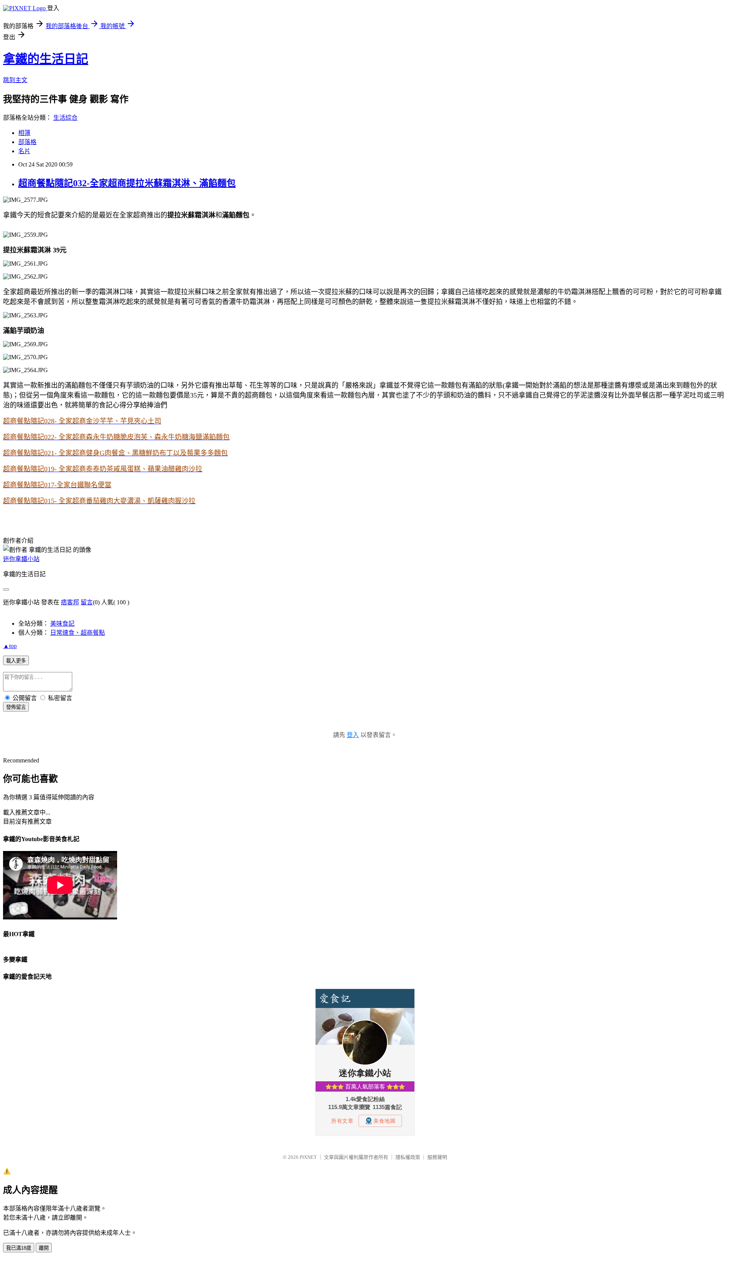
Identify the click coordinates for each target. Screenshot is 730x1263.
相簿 (24, 133)
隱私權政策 (407, 1157)
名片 (24, 151)
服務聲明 (437, 1157)
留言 (87, 602)
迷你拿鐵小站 (21, 559)
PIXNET (308, 1157)
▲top (10, 646)
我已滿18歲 (18, 1248)
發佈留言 (16, 707)
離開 (44, 1248)
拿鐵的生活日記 (45, 59)
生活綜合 (65, 117)
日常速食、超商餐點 (77, 632)
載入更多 (16, 661)
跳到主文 (15, 80)
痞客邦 (70, 602)
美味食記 (62, 623)
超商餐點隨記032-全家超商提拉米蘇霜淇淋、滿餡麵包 (127, 183)
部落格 (27, 142)
